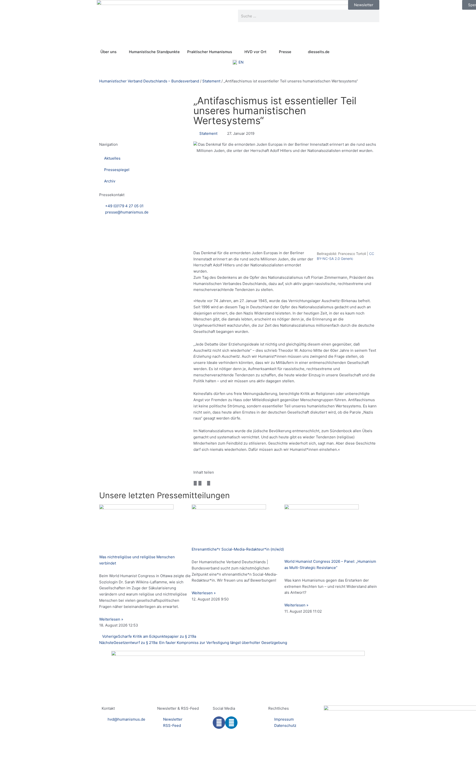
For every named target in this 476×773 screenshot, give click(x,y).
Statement (211, 81)
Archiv (109, 181)
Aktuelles (112, 158)
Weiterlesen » (111, 619)
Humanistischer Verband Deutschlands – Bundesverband (149, 81)
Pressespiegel (116, 169)
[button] (195, 483)
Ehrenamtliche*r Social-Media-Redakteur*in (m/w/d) (238, 549)
